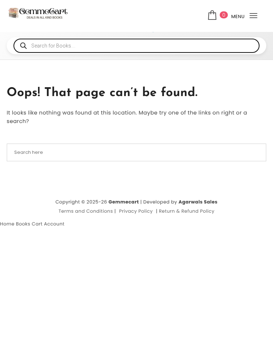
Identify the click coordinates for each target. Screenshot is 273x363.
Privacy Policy (136, 211)
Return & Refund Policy (186, 211)
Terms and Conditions (86, 211)
